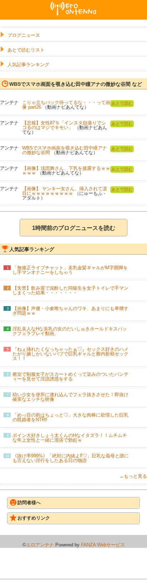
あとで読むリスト (26, 50)
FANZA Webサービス (103, 544)
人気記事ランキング (28, 64)
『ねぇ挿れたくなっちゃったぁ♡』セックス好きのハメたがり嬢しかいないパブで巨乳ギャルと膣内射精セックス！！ (70, 353)
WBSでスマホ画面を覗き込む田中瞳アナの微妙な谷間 (64, 150)
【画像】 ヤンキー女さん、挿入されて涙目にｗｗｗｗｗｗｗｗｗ (64, 191)
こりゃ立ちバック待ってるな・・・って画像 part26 (66, 105)
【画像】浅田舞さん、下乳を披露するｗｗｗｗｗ (66, 171)
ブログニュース (23, 35)
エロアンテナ (73, 5)
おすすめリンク (33, 518)
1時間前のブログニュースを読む (73, 228)
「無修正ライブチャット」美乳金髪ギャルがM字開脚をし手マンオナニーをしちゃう (70, 270)
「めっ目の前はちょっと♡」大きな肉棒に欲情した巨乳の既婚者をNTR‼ (70, 417)
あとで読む (122, 103)
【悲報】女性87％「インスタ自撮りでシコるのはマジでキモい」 (64, 125)
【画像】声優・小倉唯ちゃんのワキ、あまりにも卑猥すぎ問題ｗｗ (70, 311)
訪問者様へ (29, 502)
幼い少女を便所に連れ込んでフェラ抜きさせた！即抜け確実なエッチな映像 (70, 397)
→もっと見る (133, 476)
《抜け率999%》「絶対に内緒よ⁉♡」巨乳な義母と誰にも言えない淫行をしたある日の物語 (70, 458)
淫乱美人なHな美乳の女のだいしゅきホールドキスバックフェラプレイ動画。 (69, 331)
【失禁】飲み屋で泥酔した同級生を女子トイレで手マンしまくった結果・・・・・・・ (70, 290)
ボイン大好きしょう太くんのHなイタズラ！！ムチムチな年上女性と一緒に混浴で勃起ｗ (69, 438)
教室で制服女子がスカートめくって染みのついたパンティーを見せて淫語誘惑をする (70, 377)
